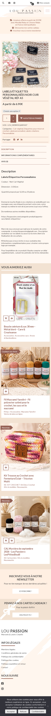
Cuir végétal (18, 129)
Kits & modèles (10, 487)
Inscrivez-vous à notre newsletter (27, 30)
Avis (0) (4, 161)
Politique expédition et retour (13, 664)
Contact (4, 667)
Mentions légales (8, 649)
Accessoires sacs (22, 335)
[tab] (24, 149)
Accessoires (9, 335)
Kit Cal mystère (10, 558)
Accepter (11, 711)
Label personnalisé (17, 131)
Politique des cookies (10, 660)
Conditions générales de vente (14, 653)
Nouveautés (22, 487)
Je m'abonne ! (25, 591)
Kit (5, 485)
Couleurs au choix (9, 351)
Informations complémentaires (17, 155)
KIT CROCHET (13, 485)
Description (7, 149)
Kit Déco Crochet (28, 485)
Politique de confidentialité (12, 656)
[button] (47, 10)
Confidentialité (38, 711)
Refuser (23, 711)
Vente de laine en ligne (13, 414)
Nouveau (6, 427)
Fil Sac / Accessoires (12, 412)
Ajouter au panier (32, 118)
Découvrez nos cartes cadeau (27, 28)
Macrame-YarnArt (28, 412)
